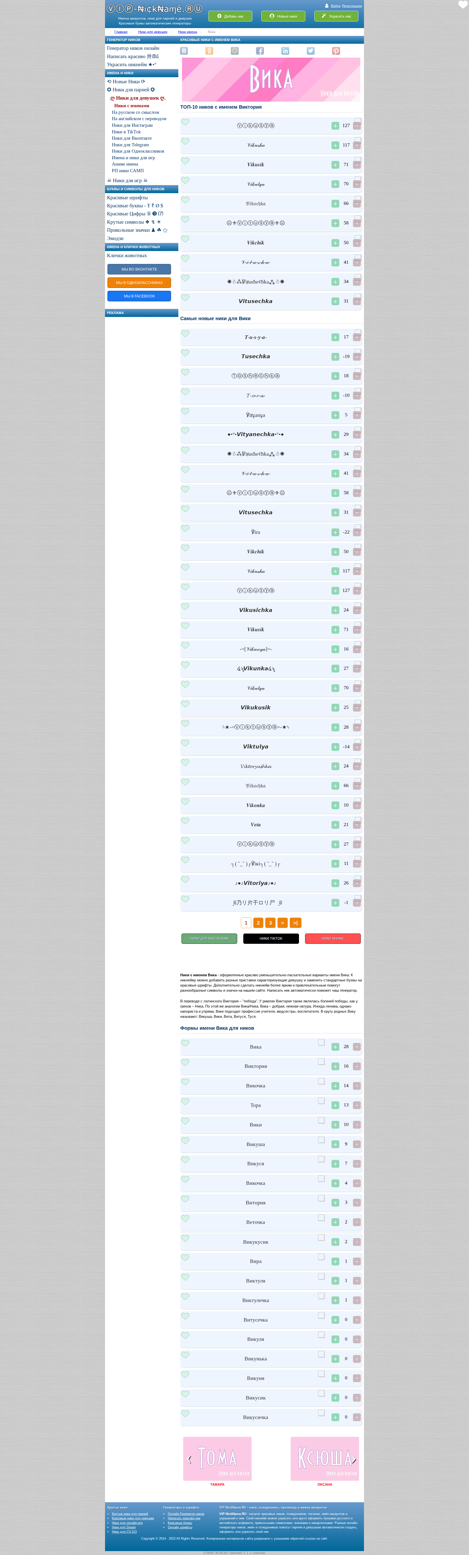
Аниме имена (125, 164)
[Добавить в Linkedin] (285, 51)
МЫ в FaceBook (139, 296)
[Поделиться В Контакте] (184, 51)
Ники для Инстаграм (132, 125)
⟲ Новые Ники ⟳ (126, 81)
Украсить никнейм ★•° (131, 64)
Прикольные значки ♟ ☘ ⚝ (137, 230)
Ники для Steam (124, 1527)
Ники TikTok (271, 938)
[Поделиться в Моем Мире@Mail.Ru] (235, 51)
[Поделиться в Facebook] (260, 51)
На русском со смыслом (135, 112)
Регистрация (352, 6)
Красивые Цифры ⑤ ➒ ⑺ (135, 214)
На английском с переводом (139, 118)
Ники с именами (131, 105)
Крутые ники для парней (130, 1514)
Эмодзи (115, 238)
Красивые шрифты (127, 197)
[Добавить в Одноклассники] (209, 51)
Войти (336, 6)
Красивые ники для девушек (133, 1518)
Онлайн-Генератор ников (186, 1514)
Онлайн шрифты (180, 1527)
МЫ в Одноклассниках (139, 283)
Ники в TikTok (126, 131)
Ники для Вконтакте (132, 138)
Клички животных (127, 255)
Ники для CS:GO (124, 1532)
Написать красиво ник (184, 1518)
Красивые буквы (180, 1523)
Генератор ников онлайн (133, 48)
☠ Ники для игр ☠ (127, 180)
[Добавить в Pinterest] (336, 51)
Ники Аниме (333, 938)
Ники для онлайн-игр (127, 1523)
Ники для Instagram (209, 938)
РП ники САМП (128, 170)
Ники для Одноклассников (138, 151)
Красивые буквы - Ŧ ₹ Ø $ (135, 206)
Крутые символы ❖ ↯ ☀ (134, 222)
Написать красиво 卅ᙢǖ (133, 56)
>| (295, 922)
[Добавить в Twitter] (311, 51)
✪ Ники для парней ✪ (131, 90)
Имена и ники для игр (133, 157)
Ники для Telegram (130, 144)
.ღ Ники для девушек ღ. (137, 98)
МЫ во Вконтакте (139, 269)
